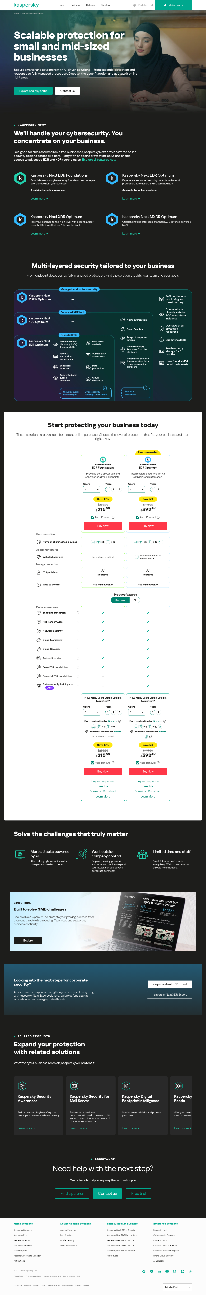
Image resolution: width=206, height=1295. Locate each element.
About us (105, 5)
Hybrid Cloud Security (163, 1256)
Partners (90, 5)
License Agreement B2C (52, 1276)
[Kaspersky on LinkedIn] (159, 1271)
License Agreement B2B (71, 1276)
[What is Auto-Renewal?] (113, 517)
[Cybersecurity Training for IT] (161, 542)
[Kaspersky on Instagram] (175, 1271)
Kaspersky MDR (160, 1240)
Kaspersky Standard (23, 1230)
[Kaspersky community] (182, 1271)
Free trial (103, 786)
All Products (112, 1256)
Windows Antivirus (68, 1245)
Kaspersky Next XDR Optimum (120, 1245)
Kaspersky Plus (20, 1235)
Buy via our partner (103, 781)
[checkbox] (101, 517)
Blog (43, 1285)
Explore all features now (99, 159)
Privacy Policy (18, 1276)
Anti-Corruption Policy (34, 1276)
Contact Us (18, 1285)
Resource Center (54, 1285)
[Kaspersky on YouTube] (167, 1271)
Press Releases (67, 1285)
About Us (27, 1285)
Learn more (38, 198)
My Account (175, 5)
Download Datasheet (102, 791)
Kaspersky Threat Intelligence (166, 1250)
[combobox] (143, 5)
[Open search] (152, 5)
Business (75, 5)
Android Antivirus (68, 1230)
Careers (86, 1285)
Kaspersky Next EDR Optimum (120, 1240)
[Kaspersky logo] (26, 5)
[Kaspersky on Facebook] (144, 1271)
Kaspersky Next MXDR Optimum (121, 1250)
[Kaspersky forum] (190, 1271)
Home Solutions (23, 1223)
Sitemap (78, 1285)
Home (61, 5)
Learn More (103, 796)
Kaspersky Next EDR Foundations (122, 1235)
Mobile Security (67, 1240)
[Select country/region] (134, 5)
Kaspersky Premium (22, 1240)
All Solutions (19, 1261)
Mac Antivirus (66, 1235)
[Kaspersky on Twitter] (152, 1271)
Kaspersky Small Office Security (121, 1230)
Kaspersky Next (160, 1230)
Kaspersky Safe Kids (23, 1245)
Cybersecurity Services (163, 1235)
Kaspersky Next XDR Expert (165, 1245)
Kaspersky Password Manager (27, 1256)
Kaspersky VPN (20, 1250)
